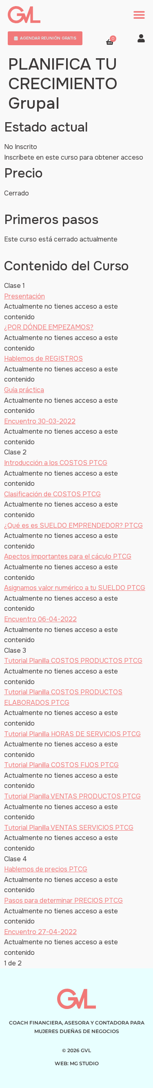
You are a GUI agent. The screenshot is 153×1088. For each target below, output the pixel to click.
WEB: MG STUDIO (77, 1063)
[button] (139, 15)
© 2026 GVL (76, 1050)
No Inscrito (20, 147)
